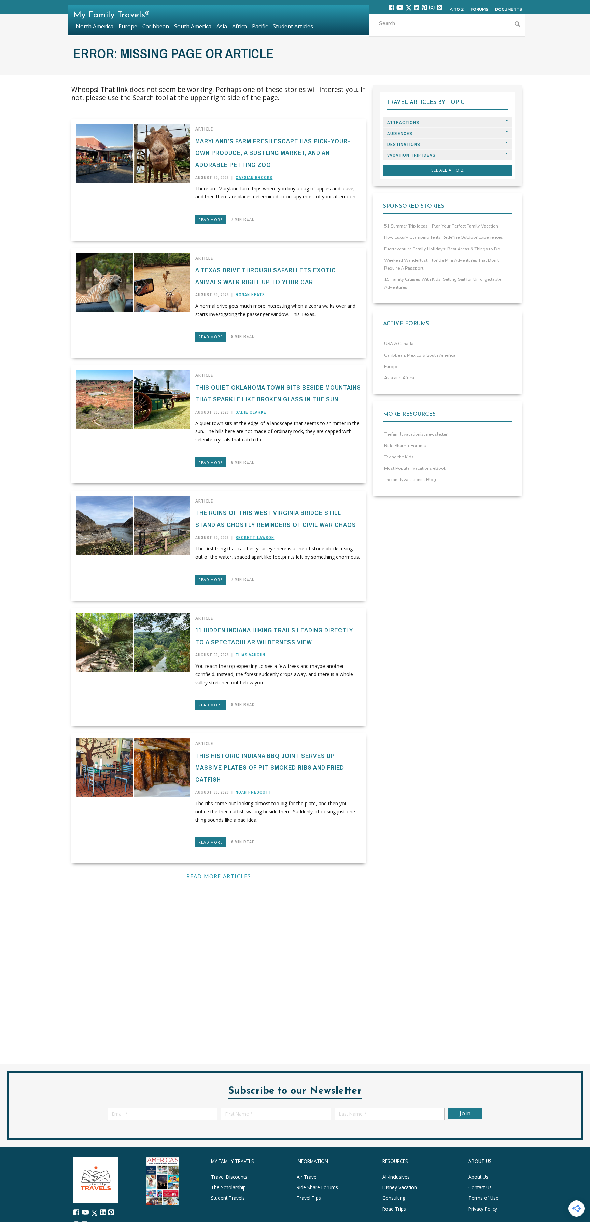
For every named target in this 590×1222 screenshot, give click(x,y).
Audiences (399, 133)
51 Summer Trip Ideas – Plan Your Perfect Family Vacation (441, 226)
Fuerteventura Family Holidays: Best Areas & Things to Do (442, 249)
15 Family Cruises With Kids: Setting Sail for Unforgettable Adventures (442, 283)
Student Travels (228, 1198)
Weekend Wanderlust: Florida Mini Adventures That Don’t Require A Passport (441, 264)
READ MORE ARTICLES (218, 876)
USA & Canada (398, 344)
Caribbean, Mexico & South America (419, 355)
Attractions (403, 122)
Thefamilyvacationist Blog (410, 480)
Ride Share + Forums (405, 446)
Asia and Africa (399, 378)
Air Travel (307, 1176)
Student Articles (293, 26)
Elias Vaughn (250, 655)
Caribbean (155, 26)
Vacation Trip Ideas (411, 155)
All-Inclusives (396, 1176)
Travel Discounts (229, 1176)
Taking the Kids (399, 457)
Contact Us (480, 1187)
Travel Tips (309, 1198)
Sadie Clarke (251, 412)
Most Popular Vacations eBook (415, 468)
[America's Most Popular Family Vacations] (162, 1180)
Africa (239, 26)
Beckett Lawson (255, 537)
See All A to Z (447, 170)
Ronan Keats (250, 295)
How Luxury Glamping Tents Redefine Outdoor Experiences (443, 237)
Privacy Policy (482, 1209)
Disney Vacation (399, 1187)
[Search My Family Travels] (517, 25)
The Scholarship (228, 1187)
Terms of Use (483, 1198)
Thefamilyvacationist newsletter (416, 434)
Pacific (260, 26)
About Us (478, 1176)
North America (94, 26)
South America (192, 26)
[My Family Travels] (95, 1179)
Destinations (403, 144)
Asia (221, 26)
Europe (391, 366)
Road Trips (394, 1209)
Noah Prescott (254, 792)
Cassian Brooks (254, 177)
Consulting (393, 1198)
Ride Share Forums (317, 1187)
